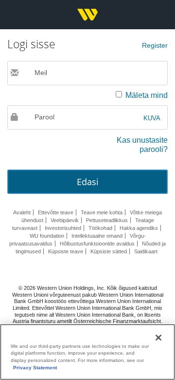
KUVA (151, 118)
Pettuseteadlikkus (107, 220)
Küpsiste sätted (108, 251)
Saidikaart (146, 251)
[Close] (158, 337)
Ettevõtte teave (55, 212)
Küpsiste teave (65, 251)
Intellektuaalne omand (96, 236)
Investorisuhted (63, 228)
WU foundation (47, 236)
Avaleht (22, 212)
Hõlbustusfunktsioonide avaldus (97, 244)
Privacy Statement (35, 367)
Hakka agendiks (139, 228)
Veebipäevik (65, 220)
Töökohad (100, 228)
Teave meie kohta (101, 212)
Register (155, 45)
